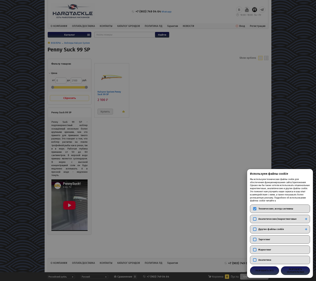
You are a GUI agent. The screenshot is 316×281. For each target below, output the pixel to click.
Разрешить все (264, 270)
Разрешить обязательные (295, 270)
